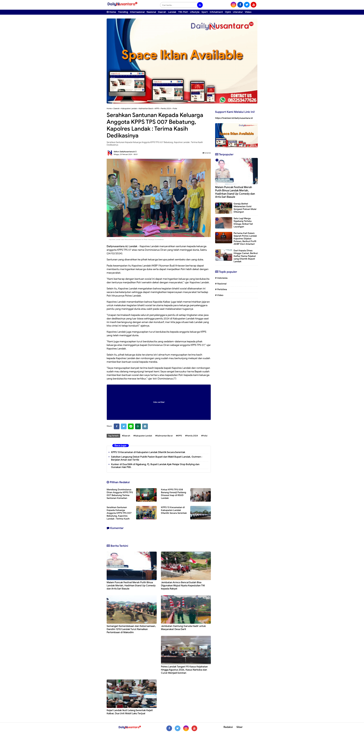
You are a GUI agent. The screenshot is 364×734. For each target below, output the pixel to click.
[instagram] (233, 5)
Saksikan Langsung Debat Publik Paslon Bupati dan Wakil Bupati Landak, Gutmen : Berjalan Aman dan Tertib (156, 458)
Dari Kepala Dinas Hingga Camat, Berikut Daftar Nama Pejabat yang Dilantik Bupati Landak (246, 256)
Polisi (175, 108)
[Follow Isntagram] (186, 728)
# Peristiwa (221, 289)
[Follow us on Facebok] (169, 728)
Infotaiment (216, 12)
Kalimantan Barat (146, 108)
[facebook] (240, 5)
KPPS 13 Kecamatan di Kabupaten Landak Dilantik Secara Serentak (148, 452)
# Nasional (221, 283)
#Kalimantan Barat (164, 436)
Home (112, 12)
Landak (172, 12)
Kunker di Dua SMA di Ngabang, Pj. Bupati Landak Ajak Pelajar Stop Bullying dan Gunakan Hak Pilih (155, 466)
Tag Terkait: (113, 436)
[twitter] (247, 5)
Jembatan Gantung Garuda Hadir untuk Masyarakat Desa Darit (183, 628)
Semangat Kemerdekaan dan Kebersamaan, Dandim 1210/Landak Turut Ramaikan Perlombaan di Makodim (131, 629)
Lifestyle (194, 12)
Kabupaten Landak (129, 108)
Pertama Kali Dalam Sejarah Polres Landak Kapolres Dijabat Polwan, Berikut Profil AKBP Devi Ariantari (245, 239)
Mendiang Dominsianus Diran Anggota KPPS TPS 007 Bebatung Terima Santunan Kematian (120, 494)
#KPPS (179, 436)
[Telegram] (145, 426)
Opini (228, 12)
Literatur (238, 12)
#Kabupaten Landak (142, 436)
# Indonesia (221, 278)
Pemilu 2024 (166, 108)
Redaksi (228, 727)
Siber (239, 727)
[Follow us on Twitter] (177, 728)
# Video (219, 295)
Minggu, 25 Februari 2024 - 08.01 (125, 154)
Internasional (137, 12)
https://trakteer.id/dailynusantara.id (234, 118)
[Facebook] (116, 426)
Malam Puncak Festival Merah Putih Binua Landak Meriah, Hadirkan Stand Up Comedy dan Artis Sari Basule (131, 585)
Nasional (151, 12)
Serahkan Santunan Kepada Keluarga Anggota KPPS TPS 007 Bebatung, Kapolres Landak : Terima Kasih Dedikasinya (119, 514)
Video (248, 12)
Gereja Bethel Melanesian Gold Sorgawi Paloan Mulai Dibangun (245, 207)
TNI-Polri (183, 12)
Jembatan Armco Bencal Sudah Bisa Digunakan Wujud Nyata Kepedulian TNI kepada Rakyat (183, 585)
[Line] (131, 426)
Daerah (162, 12)
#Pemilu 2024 (191, 436)
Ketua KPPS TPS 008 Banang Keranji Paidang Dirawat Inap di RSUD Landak (173, 494)
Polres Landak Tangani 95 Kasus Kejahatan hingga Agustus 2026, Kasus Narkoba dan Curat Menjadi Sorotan (184, 669)
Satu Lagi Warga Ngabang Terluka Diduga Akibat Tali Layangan (243, 222)
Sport (204, 12)
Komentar (207, 153)
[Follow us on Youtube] (194, 728)
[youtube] (253, 5)
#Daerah (126, 436)
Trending (123, 12)
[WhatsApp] (138, 426)
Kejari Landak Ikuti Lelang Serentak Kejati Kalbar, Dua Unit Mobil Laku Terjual (130, 712)
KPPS (157, 108)
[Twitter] (124, 426)
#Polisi (204, 436)
